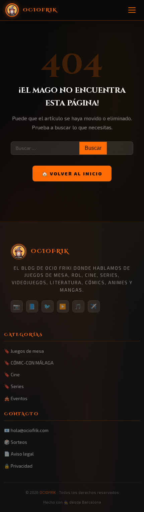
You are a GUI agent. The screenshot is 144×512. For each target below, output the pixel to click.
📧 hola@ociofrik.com (26, 430)
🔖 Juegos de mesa (24, 351)
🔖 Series (14, 386)
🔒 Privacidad (18, 466)
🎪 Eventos (15, 398)
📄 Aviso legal (19, 454)
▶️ (63, 306)
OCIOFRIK (48, 492)
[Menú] (132, 10)
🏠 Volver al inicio (72, 173)
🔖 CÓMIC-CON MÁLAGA (29, 363)
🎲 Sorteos (15, 442)
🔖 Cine (12, 374)
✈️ (93, 306)
